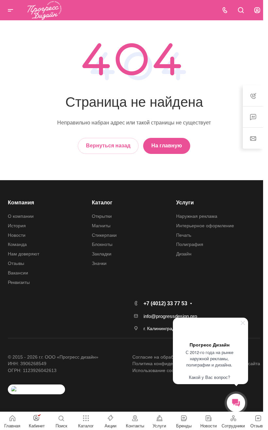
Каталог (102, 202)
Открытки (102, 216)
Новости (16, 235)
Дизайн (184, 253)
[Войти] (257, 10)
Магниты (101, 225)
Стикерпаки (104, 235)
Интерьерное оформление (205, 225)
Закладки (101, 253)
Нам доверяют (23, 253)
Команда (17, 244)
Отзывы (16, 263)
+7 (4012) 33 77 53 (165, 303)
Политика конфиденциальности (166, 363)
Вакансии (18, 272)
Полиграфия (189, 244)
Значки (99, 263)
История (17, 225)
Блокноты (102, 244)
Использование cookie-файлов (165, 370)
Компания (21, 202)
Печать (183, 235)
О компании (21, 216)
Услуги (185, 202)
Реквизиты (19, 282)
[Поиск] (241, 10)
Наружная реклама (196, 216)
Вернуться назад (108, 145)
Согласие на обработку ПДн (162, 357)
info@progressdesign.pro (170, 316)
